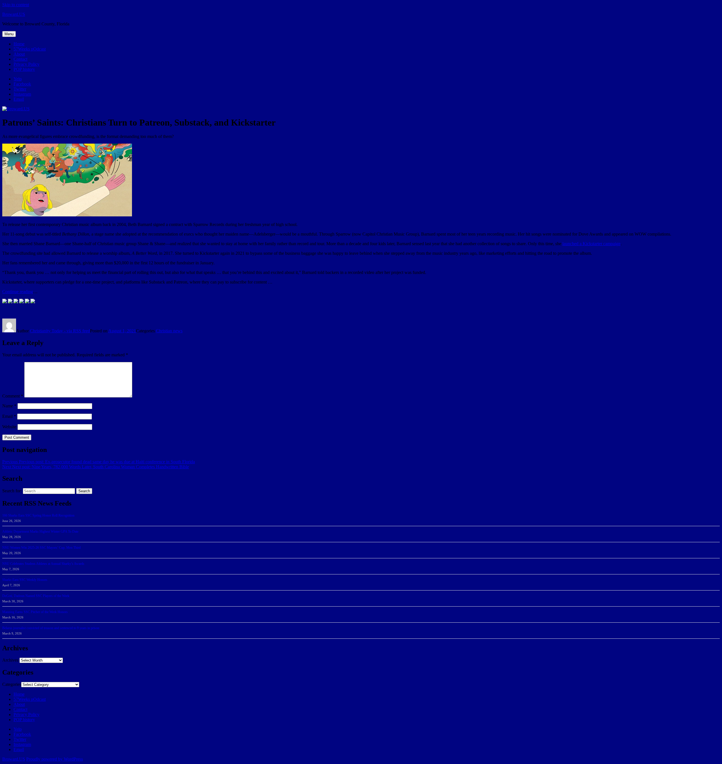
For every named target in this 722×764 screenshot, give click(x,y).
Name (9, 405)
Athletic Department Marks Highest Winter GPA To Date (40, 532)
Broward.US (13, 14)
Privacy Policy (26, 64)
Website (9, 426)
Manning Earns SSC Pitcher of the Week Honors (35, 612)
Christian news (169, 330)
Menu (9, 34)
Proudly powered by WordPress (54, 759)
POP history (24, 69)
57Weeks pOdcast (30, 49)
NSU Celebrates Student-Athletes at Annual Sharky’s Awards (43, 564)
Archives (10, 660)
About (19, 54)
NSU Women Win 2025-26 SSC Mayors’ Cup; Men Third (41, 548)
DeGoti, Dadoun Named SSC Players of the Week (35, 596)
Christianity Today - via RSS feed (60, 330)
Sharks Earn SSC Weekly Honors (24, 580)
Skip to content (15, 4)
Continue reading (17, 291)
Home (19, 43)
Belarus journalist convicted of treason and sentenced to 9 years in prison (50, 628)
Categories (11, 684)
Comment (12, 396)
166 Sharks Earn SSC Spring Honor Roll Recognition (38, 515)
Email (9, 416)
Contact (20, 59)
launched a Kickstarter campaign (591, 243)
